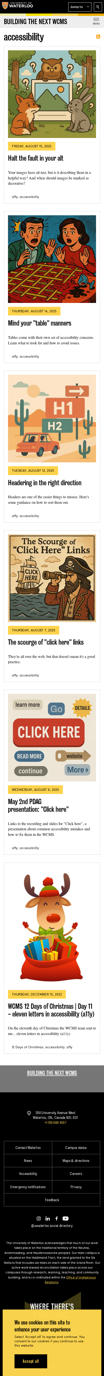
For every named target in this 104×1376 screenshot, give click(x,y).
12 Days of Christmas (27, 1047)
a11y (15, 197)
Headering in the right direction (45, 482)
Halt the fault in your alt (35, 158)
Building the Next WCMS (52, 1073)
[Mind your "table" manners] (52, 259)
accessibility (29, 197)
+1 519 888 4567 (55, 1122)
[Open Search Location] (98, 7)
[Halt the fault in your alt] (52, 94)
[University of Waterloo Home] (17, 7)
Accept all (31, 1361)
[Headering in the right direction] (52, 418)
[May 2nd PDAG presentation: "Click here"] (52, 737)
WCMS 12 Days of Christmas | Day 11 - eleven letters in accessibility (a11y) (51, 1010)
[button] (79, 7)
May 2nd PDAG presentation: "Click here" (38, 805)
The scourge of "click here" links (46, 642)
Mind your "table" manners (39, 323)
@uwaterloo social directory (52, 1226)
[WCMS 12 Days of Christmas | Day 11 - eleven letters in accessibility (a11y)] (52, 926)
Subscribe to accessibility (98, 37)
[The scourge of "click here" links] (52, 578)
